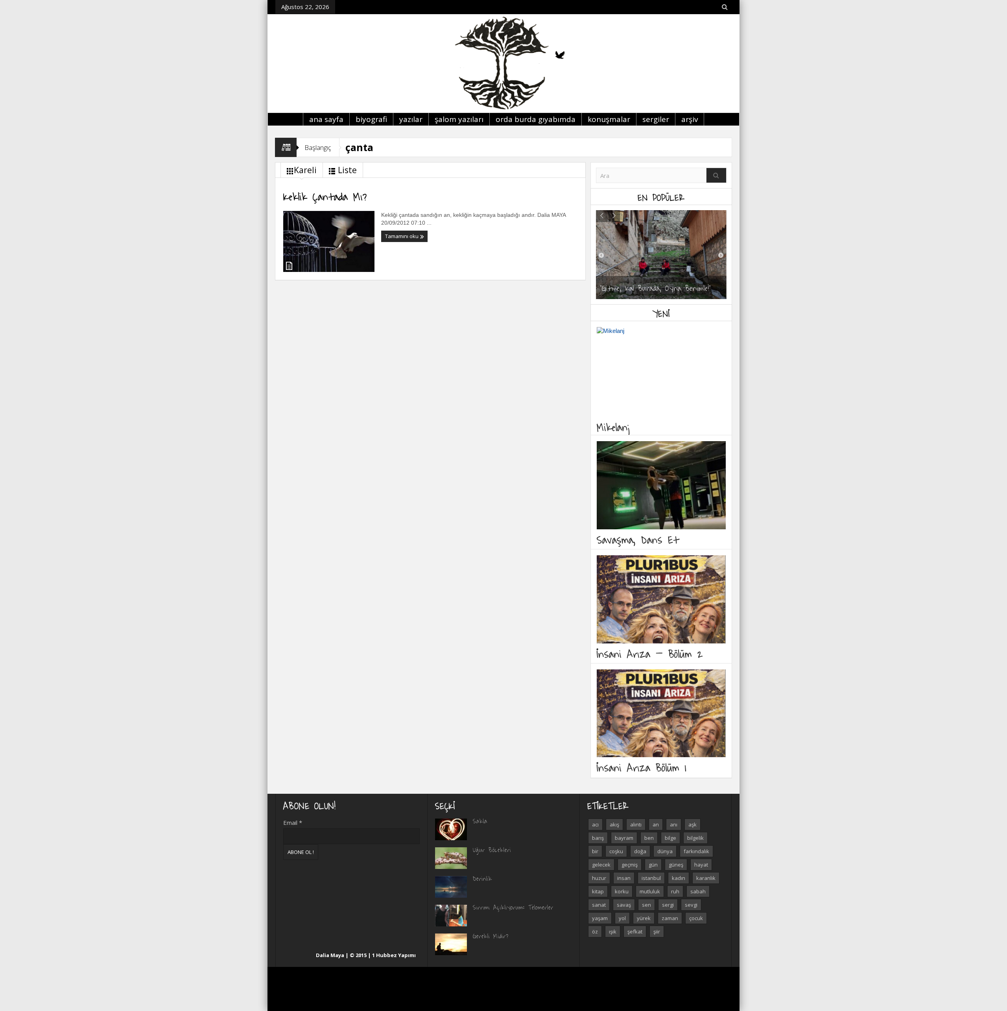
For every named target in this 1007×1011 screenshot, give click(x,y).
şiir (656, 931)
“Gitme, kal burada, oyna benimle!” (655, 288)
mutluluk (650, 891)
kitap (598, 891)
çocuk (696, 918)
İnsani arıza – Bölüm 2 (650, 653)
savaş (624, 904)
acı (595, 824)
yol (622, 918)
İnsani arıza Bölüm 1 (641, 767)
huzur (599, 878)
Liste (347, 170)
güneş (676, 864)
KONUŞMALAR (609, 119)
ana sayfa (326, 119)
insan (624, 878)
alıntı (636, 824)
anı (673, 824)
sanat (599, 904)
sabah (698, 891)
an (656, 824)
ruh (675, 891)
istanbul (651, 878)
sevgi (691, 904)
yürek (644, 918)
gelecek (601, 864)
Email (292, 822)
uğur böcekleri (492, 849)
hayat (701, 864)
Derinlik (482, 878)
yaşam (600, 918)
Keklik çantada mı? (325, 196)
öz (595, 931)
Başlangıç (317, 147)
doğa (640, 851)
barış (598, 837)
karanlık (706, 878)
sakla (480, 820)
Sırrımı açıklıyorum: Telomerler (513, 907)
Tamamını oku (402, 236)
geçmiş (630, 864)
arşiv (689, 119)
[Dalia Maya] (503, 63)
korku (622, 891)
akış (614, 824)
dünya (665, 851)
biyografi (371, 119)
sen (646, 904)
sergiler (655, 119)
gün (653, 864)
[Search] (716, 175)
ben (649, 837)
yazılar (410, 119)
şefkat (634, 931)
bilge (670, 837)
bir (595, 851)
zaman (670, 918)
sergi (668, 904)
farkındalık (696, 851)
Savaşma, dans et (638, 539)
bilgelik (695, 837)
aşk (692, 824)
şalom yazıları (459, 119)
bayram (624, 837)
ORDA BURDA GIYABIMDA (535, 119)
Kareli (305, 170)
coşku (616, 851)
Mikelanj (614, 427)
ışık (612, 931)
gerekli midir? (491, 935)
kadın (678, 878)
